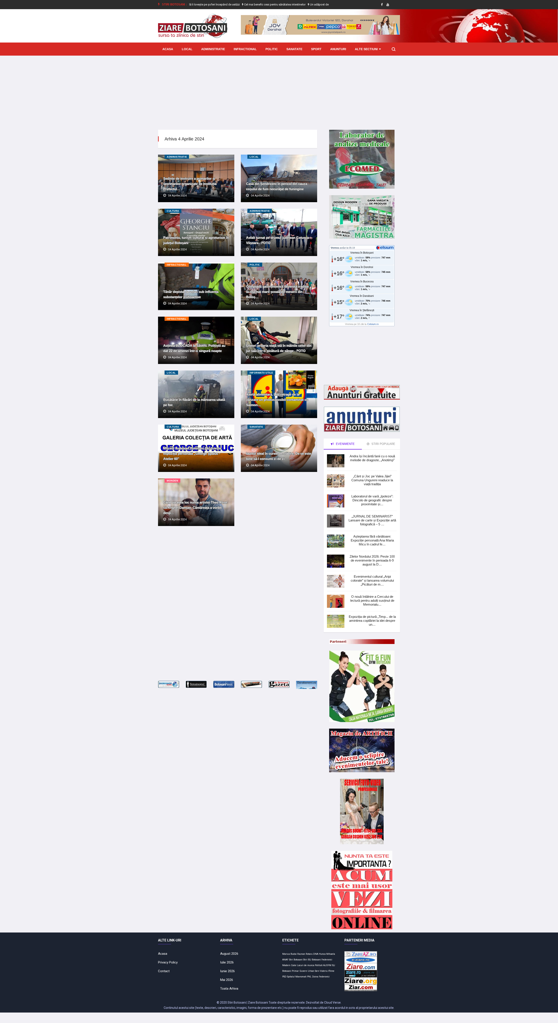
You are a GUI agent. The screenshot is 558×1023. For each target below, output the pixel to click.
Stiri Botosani (296, 959)
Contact (164, 971)
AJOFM (327, 965)
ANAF (285, 959)
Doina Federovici (321, 976)
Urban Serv (313, 971)
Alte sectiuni (366, 49)
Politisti (319, 965)
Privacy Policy (168, 962)
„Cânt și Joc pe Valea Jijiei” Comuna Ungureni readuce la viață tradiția (372, 480)
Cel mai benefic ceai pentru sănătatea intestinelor (239, 4)
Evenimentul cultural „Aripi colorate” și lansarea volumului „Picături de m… (372, 580)
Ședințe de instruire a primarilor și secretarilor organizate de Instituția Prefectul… (189, 184)
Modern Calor (289, 965)
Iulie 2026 (227, 962)
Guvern (303, 971)
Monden (172, 480)
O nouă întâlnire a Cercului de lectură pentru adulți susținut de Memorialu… (372, 600)
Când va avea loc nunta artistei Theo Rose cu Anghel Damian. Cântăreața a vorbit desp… (195, 507)
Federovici (327, 959)
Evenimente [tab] (345, 444)
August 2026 (229, 954)
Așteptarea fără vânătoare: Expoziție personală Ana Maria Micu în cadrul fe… (372, 540)
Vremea (335, 247)
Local (187, 49)
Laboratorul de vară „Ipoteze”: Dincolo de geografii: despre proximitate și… (372, 500)
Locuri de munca (305, 965)
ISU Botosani (314, 959)
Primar (295, 971)
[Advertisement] (279, 89)
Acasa (167, 49)
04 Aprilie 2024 (177, 195)
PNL (309, 976)
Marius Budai (289, 954)
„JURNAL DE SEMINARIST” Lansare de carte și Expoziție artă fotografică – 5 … (372, 520)
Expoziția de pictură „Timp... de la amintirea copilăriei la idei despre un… (372, 620)
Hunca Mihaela (327, 954)
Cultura (173, 211)
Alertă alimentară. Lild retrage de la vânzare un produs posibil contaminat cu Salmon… (277, 400)
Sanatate (294, 49)
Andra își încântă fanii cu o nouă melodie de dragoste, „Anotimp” (372, 458)
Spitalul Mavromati (296, 976)
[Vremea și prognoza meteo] (385, 247)
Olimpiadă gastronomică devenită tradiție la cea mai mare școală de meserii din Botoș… (277, 292)
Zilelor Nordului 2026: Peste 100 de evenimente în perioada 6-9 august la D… (372, 560)
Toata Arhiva (229, 989)
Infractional (245, 49)
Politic (271, 49)
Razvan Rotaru (305, 954)
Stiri (305, 959)
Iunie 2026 (227, 971)
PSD (284, 976)
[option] (239, 4)
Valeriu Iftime (327, 971)
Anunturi (338, 49)
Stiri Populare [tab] (383, 444)
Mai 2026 (226, 980)
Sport (316, 49)
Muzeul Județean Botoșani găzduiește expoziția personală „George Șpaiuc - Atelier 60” (192, 453)
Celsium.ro (373, 324)
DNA (315, 954)
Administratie (213, 49)
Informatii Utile (261, 372)
